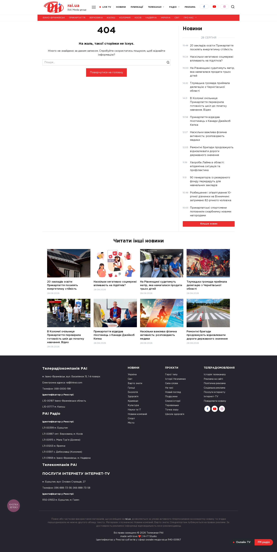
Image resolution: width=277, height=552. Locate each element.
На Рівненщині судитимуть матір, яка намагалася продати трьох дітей (161, 285)
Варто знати (135, 383)
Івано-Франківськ (54, 18)
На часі (169, 388)
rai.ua (73, 6)
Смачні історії (172, 401)
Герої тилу (171, 374)
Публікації (137, 7)
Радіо (173, 7)
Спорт (131, 418)
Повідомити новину (215, 401)
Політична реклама (215, 383)
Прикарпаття (77, 18)
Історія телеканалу (215, 374)
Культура (133, 405)
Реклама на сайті (213, 379)
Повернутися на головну (106, 72)
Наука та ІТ (134, 410)
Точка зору (172, 410)
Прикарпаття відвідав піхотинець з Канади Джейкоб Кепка (114, 335)
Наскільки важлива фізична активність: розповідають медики (158, 335)
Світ (177, 18)
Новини (121, 7)
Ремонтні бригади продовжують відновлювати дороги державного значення (207, 335)
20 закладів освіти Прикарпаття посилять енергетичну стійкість (62, 285)
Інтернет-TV (211, 396)
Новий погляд (173, 392)
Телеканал (154, 7)
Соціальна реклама (214, 388)
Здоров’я (133, 396)
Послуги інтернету (214, 392)
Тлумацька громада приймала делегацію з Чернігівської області (207, 285)
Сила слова (171, 383)
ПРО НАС (189, 18)
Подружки (171, 396)
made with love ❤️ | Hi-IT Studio (138, 536)
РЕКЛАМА (190, 7)
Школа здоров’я (174, 414)
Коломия (124, 18)
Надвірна (151, 18)
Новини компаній (137, 414)
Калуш (111, 18)
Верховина (96, 18)
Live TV (106, 7)
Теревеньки (172, 405)
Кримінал (133, 401)
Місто (131, 423)
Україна (165, 18)
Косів (138, 18)
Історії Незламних (175, 379)
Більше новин (208, 224)
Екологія (133, 392)
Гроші (131, 388)
